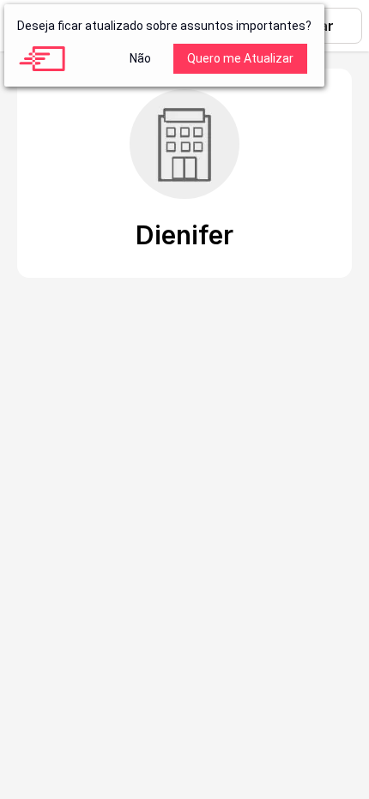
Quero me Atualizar (240, 58)
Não (140, 58)
